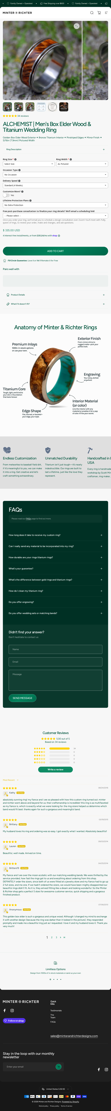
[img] (10, 788)
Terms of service (66, 1106)
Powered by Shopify (70, 1102)
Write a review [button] (55, 769)
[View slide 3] (57, 979)
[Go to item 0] (7, 106)
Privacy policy (54, 1106)
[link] (23, 450)
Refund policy (43, 1106)
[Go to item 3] (29, 106)
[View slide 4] (60, 979)
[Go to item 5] (52, 106)
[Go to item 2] (18, 106)
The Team (52, 1016)
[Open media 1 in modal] (76, 26)
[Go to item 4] (41, 106)
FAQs (28, 518)
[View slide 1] (50, 979)
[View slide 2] (54, 979)
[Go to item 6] (63, 106)
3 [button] (56, 937)
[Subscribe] (58, 1067)
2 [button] (51, 937)
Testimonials (56, 1010)
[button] (10, 116)
